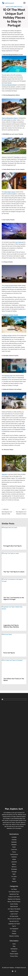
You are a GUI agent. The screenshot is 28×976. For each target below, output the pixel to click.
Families (14, 934)
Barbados (14, 842)
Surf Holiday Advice (14, 892)
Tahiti (14, 879)
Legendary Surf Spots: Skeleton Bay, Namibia (11, 626)
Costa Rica (14, 849)
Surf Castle (19, 242)
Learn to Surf (14, 914)
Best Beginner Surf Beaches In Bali (7, 512)
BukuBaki (17, 157)
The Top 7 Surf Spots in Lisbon (13, 572)
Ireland (14, 859)
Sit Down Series (14, 916)
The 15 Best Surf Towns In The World (13, 679)
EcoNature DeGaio (7, 335)
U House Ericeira (8, 285)
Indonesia (14, 857)
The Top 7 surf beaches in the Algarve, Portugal (13, 598)
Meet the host (14, 906)
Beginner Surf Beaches (14, 899)
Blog (14, 946)
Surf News (14, 889)
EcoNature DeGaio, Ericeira (10, 315)
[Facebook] (12, 971)
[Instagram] (15, 971)
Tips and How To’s (14, 921)
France (14, 852)
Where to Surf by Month (14, 919)
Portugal (19, 6)
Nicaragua (14, 869)
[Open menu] (24, 3)
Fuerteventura (14, 854)
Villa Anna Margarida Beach (9, 85)
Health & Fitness (14, 911)
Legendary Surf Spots (14, 924)
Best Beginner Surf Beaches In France (21, 512)
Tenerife (14, 881)
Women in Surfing (14, 936)
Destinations (14, 949)
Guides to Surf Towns (11, 6)
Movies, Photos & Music (14, 901)
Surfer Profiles (14, 904)
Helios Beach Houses (9, 192)
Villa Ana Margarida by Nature (10, 118)
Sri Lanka (14, 876)
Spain (14, 874)
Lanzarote (14, 862)
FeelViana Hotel (8, 376)
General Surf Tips (14, 894)
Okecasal (4, 474)
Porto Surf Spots (9, 653)
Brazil (14, 847)
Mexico (14, 864)
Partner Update (14, 954)
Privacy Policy (14, 956)
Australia (14, 837)
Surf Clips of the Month (14, 909)
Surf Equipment (14, 929)
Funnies (14, 931)
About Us (14, 951)
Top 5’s (14, 926)
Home (14, 944)
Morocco (14, 867)
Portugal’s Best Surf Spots (12, 546)
